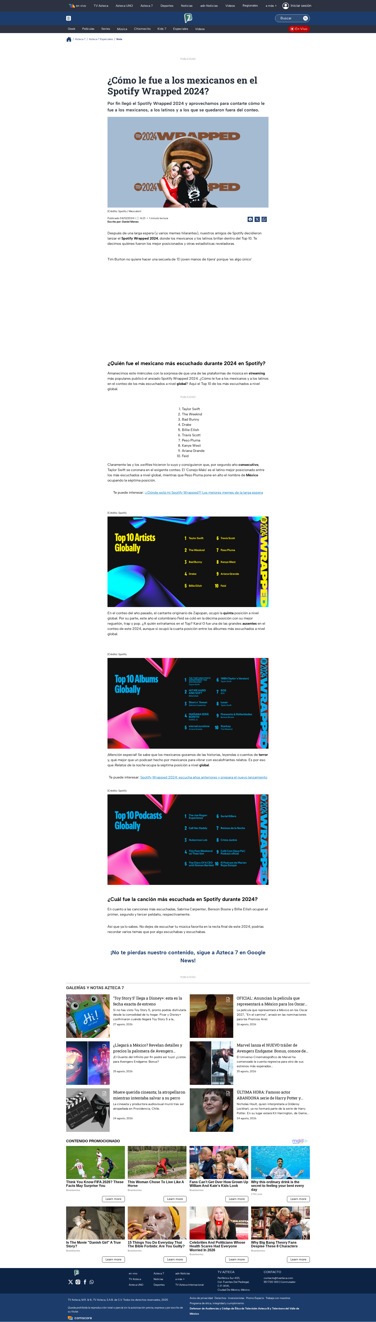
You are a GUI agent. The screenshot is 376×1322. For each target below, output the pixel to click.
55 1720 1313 (271, 1281)
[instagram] (78, 1283)
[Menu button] (83, 18)
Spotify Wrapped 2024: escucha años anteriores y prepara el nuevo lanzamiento (203, 777)
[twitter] (70, 1283)
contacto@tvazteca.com (278, 1278)
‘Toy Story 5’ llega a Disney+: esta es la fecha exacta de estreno (147, 1001)
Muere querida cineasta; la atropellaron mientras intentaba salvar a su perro (149, 1095)
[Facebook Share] (250, 219)
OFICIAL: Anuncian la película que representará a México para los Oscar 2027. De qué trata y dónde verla (271, 1001)
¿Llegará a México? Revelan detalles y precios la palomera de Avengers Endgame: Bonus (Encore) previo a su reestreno (147, 1048)
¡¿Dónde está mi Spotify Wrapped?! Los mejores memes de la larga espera (204, 492)
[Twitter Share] (257, 219)
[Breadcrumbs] (70, 39)
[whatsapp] (91, 1283)
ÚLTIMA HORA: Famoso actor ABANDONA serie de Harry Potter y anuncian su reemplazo (269, 1095)
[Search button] (305, 18)
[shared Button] (264, 219)
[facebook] (85, 1283)
